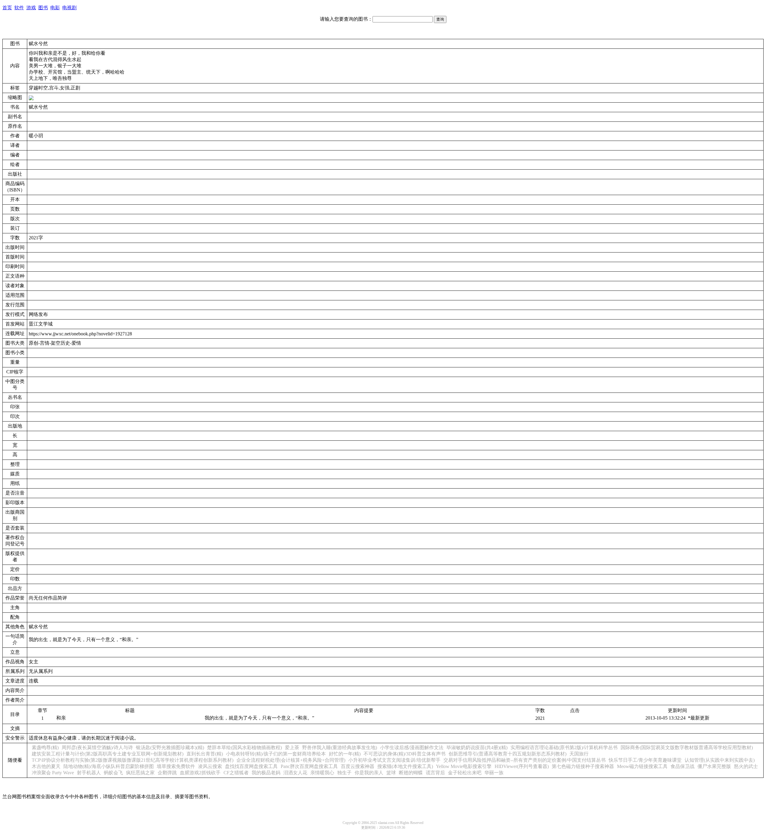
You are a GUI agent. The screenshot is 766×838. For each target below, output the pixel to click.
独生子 (344, 772)
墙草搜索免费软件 (176, 766)
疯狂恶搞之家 (140, 772)
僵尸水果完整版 (714, 766)
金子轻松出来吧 (464, 772)
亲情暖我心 (322, 772)
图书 (43, 7)
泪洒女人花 (295, 772)
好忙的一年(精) (345, 753)
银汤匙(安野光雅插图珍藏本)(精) (170, 747)
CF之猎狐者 (236, 772)
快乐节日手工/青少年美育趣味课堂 (645, 760)
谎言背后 (435, 772)
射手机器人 (89, 772)
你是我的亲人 (369, 772)
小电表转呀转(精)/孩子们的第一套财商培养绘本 (276, 753)
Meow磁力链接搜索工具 (642, 766)
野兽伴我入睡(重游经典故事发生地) (339, 747)
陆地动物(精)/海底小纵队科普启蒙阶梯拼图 (108, 766)
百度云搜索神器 (357, 766)
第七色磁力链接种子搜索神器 (583, 766)
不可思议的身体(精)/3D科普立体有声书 (405, 753)
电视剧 (69, 7)
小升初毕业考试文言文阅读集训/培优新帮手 (394, 760)
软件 (19, 7)
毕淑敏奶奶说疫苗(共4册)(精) (476, 747)
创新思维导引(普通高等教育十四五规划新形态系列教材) (507, 753)
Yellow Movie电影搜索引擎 (464, 766)
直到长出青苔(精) (204, 753)
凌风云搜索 (210, 766)
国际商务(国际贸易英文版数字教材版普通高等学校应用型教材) (687, 747)
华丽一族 (494, 772)
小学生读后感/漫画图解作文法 (411, 747)
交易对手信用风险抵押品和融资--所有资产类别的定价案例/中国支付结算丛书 (524, 760)
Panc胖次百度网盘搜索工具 (309, 766)
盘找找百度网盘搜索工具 (251, 766)
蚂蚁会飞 (113, 772)
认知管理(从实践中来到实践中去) (720, 760)
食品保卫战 (682, 766)
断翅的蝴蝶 (411, 772)
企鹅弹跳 (167, 772)
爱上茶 (292, 747)
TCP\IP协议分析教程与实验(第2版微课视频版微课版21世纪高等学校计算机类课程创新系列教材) (132, 760)
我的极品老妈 (266, 772)
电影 (55, 7)
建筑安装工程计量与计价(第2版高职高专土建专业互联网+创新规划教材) (107, 753)
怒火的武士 (746, 766)
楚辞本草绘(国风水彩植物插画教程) (244, 747)
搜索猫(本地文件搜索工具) (405, 766)
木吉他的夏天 (46, 766)
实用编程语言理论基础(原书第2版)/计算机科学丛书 (564, 747)
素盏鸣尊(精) (45, 747)
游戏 (31, 7)
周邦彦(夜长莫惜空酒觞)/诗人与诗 (97, 747)
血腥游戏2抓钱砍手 (200, 772)
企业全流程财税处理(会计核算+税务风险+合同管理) (290, 760)
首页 (7, 7)
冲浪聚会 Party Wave (53, 772)
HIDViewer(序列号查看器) (522, 766)
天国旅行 (579, 753)
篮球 (391, 772)
